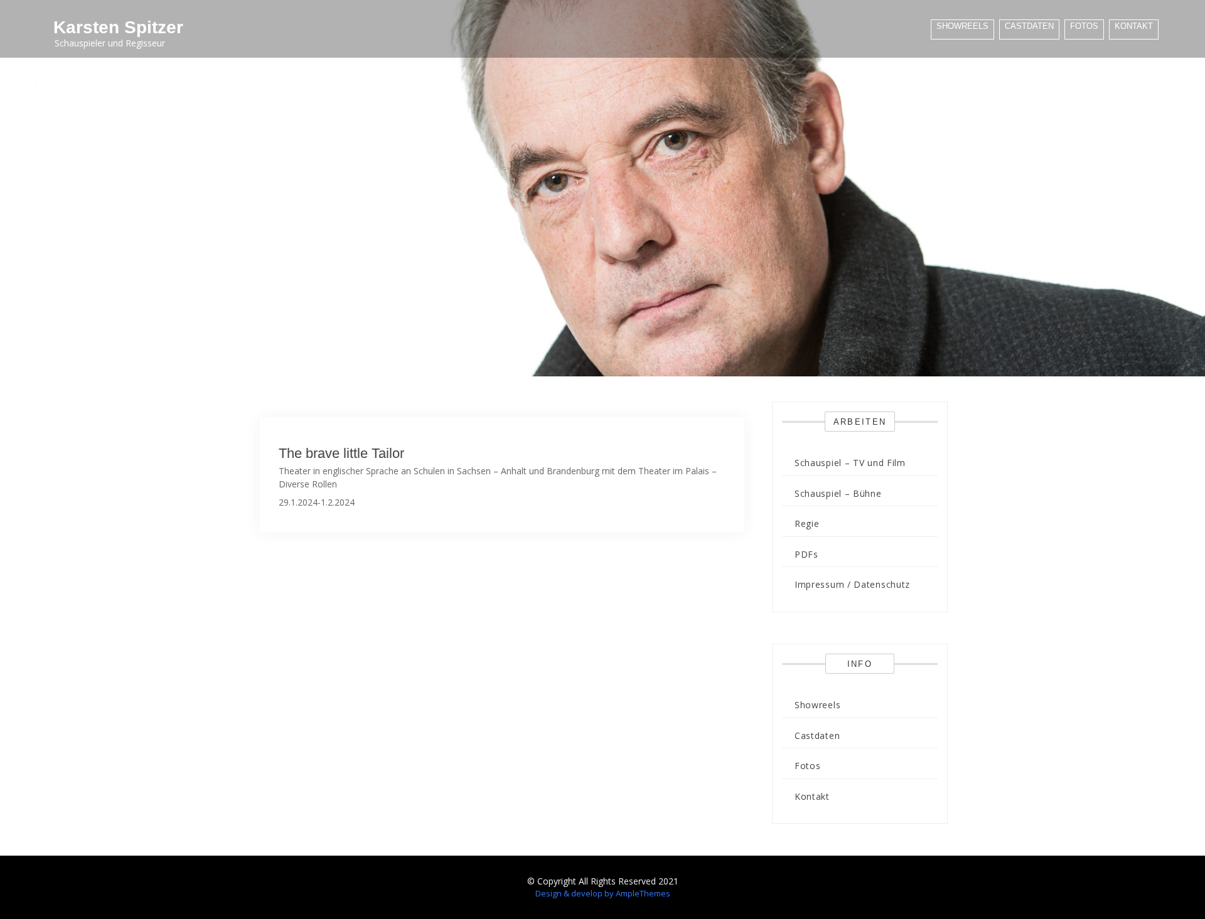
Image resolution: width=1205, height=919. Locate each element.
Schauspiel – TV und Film (850, 463)
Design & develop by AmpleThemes (602, 893)
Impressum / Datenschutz (852, 584)
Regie (807, 523)
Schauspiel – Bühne (838, 493)
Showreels (962, 26)
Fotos (1084, 26)
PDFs (806, 554)
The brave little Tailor (341, 453)
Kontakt (1134, 26)
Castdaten (1029, 26)
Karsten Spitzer (118, 27)
